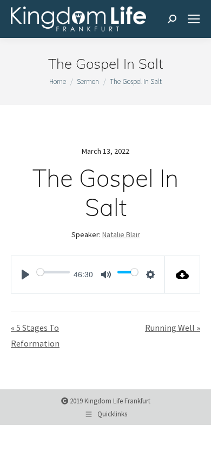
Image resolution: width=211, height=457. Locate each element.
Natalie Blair (121, 234)
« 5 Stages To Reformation (35, 335)
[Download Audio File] (182, 274)
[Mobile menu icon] (193, 18)
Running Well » (172, 327)
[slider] (53, 272)
